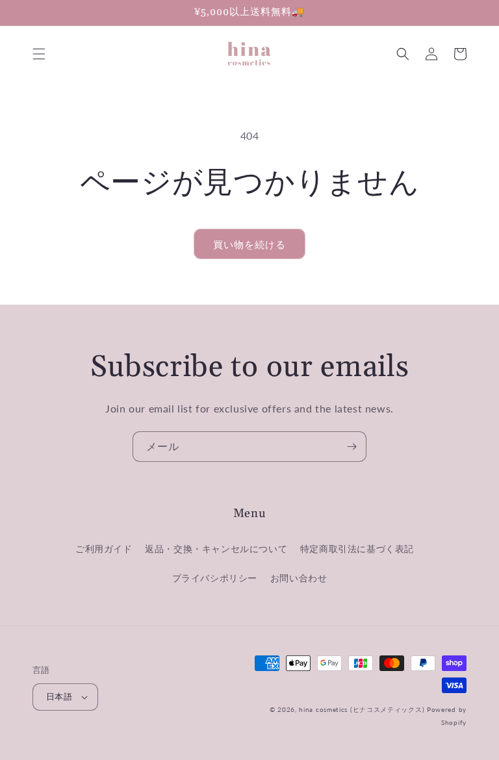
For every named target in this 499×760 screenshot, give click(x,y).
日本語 (59, 696)
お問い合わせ (298, 577)
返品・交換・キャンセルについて (216, 548)
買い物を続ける (249, 244)
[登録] (351, 446)
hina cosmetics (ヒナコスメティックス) (361, 709)
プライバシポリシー (214, 577)
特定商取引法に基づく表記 (357, 548)
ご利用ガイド (104, 548)
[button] (39, 54)
